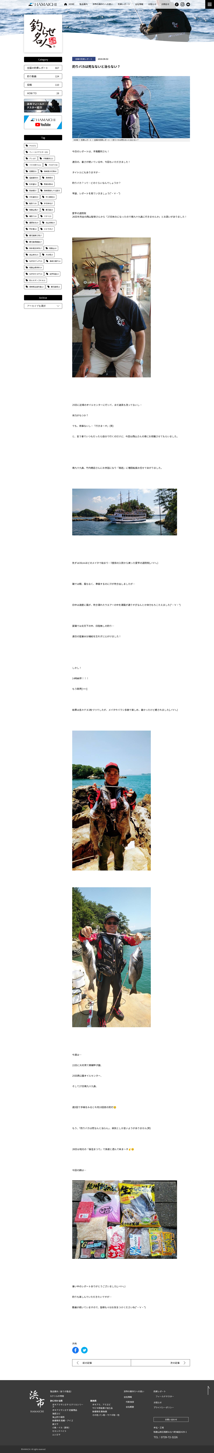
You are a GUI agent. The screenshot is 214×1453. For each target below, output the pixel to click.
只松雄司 (33, 197)
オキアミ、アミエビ (101, 1404)
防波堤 (33, 190)
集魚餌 (93, 1400)
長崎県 (49, 177)
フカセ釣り (35, 165)
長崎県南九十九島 (52, 190)
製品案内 (83, 4)
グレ (32, 158)
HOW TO (43, 93)
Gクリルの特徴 (57, 1396)
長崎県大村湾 (50, 171)
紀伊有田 (54, 274)
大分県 (49, 254)
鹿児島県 (55, 286)
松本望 (33, 184)
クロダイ (53, 165)
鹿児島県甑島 (35, 242)
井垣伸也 (48, 203)
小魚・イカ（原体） (61, 1427)
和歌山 (52, 248)
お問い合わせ (171, 1419)
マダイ (47, 216)
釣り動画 (43, 76)
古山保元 (33, 254)
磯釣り (33, 216)
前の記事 (87, 1363)
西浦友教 (48, 184)
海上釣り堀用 (58, 1417)
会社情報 (139, 4)
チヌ (32, 145)
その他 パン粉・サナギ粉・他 (105, 1414)
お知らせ (152, 4)
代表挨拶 (130, 1401)
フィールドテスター (38, 152)
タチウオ (48, 229)
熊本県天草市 (35, 248)
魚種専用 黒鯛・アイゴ (62, 1420)
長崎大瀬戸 (55, 261)
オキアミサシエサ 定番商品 (64, 1410)
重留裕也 (33, 222)
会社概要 (130, 1406)
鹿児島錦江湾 (35, 235)
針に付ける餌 (56, 1400)
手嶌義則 (48, 158)
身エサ (55, 1424)
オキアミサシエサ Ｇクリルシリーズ (67, 1405)
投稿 (43, 84)
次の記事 (175, 1363)
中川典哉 (50, 197)
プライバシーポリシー (164, 1407)
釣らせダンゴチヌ (37, 280)
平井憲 (33, 229)
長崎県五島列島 (36, 286)
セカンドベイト (59, 1431)
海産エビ (56, 1413)
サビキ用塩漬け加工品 (102, 1408)
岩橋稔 (33, 171)
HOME (72, 4)
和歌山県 (33, 209)
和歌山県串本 (35, 267)
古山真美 (50, 222)
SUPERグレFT (35, 261)
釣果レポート (124, 4)
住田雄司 (33, 177)
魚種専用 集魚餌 (99, 1411)
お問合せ (165, 4)
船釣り (33, 203)
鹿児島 (49, 209)
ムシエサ (56, 1434)
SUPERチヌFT (35, 274)
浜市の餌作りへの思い (103, 4)
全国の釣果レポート (43, 68)
